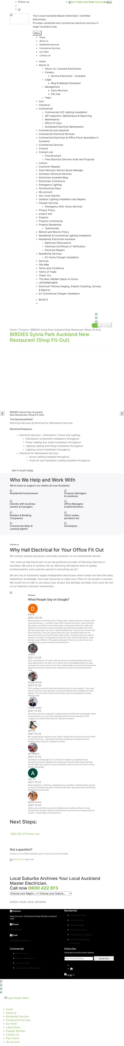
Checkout (44, 104)
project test (45, 213)
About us (44, 65)
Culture (43, 162)
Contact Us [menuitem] (12, 1034)
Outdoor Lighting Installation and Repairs (62, 199)
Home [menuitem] (9, 1009)
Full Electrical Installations (81, 935)
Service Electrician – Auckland (68, 75)
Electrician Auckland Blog (53, 177)
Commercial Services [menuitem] (18, 1020)
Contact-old (46, 152)
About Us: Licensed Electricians (63, 68)
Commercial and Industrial (54, 130)
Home (42, 61)
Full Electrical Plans (50, 188)
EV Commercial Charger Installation (59, 293)
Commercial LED (23, 963)
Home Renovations (78, 915)
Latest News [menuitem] (13, 1027)
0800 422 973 (19, 833)
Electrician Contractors (52, 181)
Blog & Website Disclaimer (66, 83)
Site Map (44, 264)
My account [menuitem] (13, 1041)
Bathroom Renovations (58, 242)
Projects (43, 217)
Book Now (105, 324)
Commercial (46, 108)
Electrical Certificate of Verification (65, 246)
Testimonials (52, 228)
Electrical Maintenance (25, 958)
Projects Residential (50, 224)
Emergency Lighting (50, 184)
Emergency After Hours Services (63, 206)
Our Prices (76, 2)
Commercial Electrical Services (56, 133)
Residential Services (50, 253)
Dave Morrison (59, 90)
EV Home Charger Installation (62, 257)
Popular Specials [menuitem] (15, 1030)
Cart (41, 101)
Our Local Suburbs (49, 195)
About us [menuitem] (11, 1012)
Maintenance (52, 119)
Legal (48, 79)
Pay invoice (101, 2)
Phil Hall (55, 94)
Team (48, 97)
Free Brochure (53, 155)
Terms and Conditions (51, 268)
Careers (49, 72)
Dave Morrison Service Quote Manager (61, 170)
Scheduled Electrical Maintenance (64, 126)
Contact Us (45, 55)
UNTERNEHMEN (48, 282)
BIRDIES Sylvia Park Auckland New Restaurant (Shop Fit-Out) (49, 337)
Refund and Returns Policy (54, 231)
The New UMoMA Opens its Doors (58, 279)
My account (45, 191)
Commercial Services (49, 48)
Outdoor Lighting (77, 925)
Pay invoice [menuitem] (12, 1038)
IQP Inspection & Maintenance (28, 968)
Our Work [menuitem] (11, 1023)
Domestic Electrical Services (55, 173)
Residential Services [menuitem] (17, 1016)
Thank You (45, 275)
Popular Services (48, 202)
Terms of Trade (47, 271)
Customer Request (49, 166)
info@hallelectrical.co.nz (20, 940)
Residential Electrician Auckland (57, 239)
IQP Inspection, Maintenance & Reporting (68, 115)
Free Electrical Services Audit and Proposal (69, 159)
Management (52, 86)
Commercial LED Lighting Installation (66, 112)
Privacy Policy (47, 210)
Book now (33, 833)
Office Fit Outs (53, 123)
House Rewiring (77, 920)
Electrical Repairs (55, 250)
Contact (43, 148)
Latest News (88, 2)
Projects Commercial (51, 221)
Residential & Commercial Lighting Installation (65, 235)
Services (44, 260)
